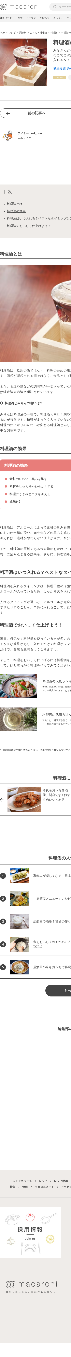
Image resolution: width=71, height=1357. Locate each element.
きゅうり (58, 18)
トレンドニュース (21, 1181)
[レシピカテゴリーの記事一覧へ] (59, 77)
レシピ (43, 1181)
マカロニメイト (44, 1186)
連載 (25, 1186)
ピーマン (31, 18)
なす (20, 18)
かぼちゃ (44, 18)
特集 (12, 1186)
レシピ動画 (61, 1181)
